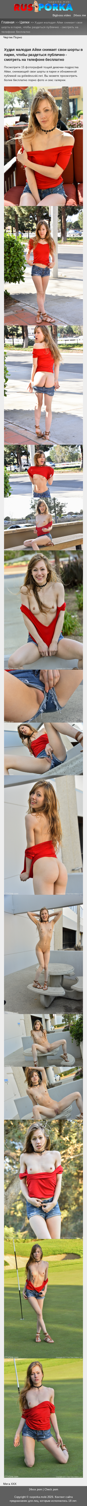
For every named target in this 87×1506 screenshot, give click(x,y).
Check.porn (51, 1489)
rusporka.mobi (38, 1497)
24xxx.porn (35, 1489)
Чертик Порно (12, 37)
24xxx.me (79, 15)
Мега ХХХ (9, 1483)
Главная (8, 22)
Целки (25, 22)
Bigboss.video (62, 15)
